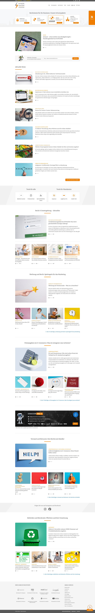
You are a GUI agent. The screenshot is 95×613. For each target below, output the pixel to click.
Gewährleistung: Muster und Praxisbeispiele (54, 486)
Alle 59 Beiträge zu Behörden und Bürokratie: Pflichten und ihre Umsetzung (62, 574)
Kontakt (78, 611)
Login (74, 5)
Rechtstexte (60, 5)
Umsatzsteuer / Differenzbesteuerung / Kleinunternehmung (72, 390)
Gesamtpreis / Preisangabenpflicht (22, 389)
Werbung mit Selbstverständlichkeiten (70, 321)
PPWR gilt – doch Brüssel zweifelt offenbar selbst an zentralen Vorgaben (22, 260)
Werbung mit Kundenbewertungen (55, 283)
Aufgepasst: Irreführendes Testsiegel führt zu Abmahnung (51, 165)
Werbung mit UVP (18, 320)
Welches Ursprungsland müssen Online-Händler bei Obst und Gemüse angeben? (57, 147)
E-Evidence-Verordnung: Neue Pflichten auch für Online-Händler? (53, 128)
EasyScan (54, 199)
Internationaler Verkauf (53, 351)
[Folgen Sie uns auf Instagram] (77, 0)
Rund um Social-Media (39, 108)
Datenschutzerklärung (66, 611)
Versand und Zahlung (36, 485)
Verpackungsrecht (18, 256)
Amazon (44, 35)
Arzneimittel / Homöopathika (20, 564)
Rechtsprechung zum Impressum (41, 90)
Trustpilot (27, 0)
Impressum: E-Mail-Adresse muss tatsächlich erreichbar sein (52, 92)
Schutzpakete (54, 5)
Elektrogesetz (51, 527)
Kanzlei (68, 5)
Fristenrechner (31, 199)
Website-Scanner (21, 199)
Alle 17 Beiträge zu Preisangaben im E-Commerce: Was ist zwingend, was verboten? (60, 400)
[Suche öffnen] (49, 5)
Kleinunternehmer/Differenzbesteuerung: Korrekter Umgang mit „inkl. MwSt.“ (72, 393)
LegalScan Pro (64, 199)
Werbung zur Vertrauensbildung (41, 163)
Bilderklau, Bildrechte (36, 320)
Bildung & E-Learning (52, 564)
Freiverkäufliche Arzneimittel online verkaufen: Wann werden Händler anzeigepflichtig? (22, 567)
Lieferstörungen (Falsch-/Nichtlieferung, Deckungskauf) (59, 449)
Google (18, 0)
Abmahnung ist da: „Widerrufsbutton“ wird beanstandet (50, 73)
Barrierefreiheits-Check (41, 199)
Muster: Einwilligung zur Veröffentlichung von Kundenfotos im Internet (39, 324)
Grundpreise (34, 389)
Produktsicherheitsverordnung (71, 564)
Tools (65, 5)
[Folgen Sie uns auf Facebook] (79, 0)
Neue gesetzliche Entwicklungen (41, 72)
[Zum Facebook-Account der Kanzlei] (49, 509)
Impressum (74, 611)
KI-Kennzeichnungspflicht (53, 256)
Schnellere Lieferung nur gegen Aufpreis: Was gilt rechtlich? (39, 488)
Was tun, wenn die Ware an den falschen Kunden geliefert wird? (22, 490)
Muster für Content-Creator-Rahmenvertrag (47, 110)
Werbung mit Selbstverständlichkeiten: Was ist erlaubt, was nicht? (72, 325)
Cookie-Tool (74, 199)
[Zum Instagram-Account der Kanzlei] (45, 509)
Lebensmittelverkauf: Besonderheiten (42, 145)
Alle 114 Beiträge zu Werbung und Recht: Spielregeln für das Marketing (63, 331)
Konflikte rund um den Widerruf (71, 485)
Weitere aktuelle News (73, 179)
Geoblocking (34, 564)
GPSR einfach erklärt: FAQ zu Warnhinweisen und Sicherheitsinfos (72, 567)
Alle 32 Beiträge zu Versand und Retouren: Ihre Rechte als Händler (64, 497)
